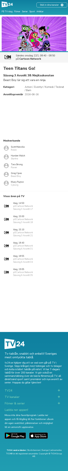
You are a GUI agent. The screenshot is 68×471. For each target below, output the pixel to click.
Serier (25, 11)
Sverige (45, 450)
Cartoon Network (30, 59)
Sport (32, 11)
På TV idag (7, 11)
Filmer (17, 11)
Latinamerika (56, 450)
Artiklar (40, 11)
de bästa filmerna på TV (43, 376)
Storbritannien (33, 450)
